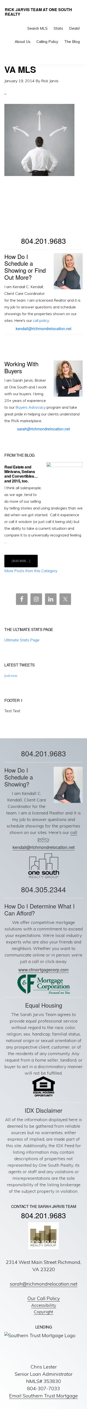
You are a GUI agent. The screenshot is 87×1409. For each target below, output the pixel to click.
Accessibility (43, 1305)
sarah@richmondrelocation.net (43, 429)
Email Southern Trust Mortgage (43, 1396)
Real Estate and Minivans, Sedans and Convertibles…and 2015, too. (21, 474)
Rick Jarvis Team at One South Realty (38, 12)
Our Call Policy (43, 1298)
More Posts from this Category (30, 570)
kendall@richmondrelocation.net (43, 328)
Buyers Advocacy (30, 407)
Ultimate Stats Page (21, 639)
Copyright (43, 1311)
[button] (78, 54)
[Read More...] (25, 563)
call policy (41, 320)
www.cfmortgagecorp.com (43, 969)
